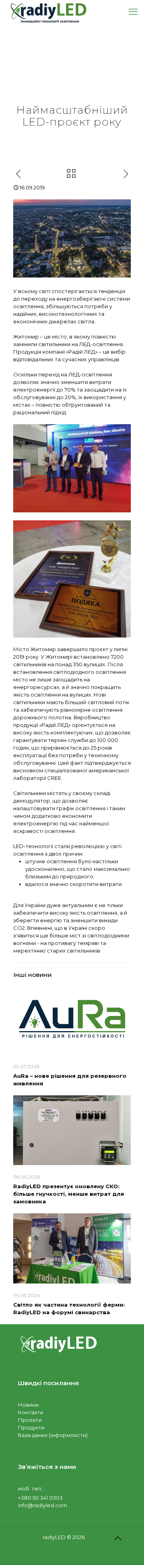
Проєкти (30, 1420)
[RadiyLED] (48, 12)
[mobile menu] (133, 12)
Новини (28, 1405)
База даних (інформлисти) (53, 1435)
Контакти (30, 1412)
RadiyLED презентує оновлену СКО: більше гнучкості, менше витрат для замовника (68, 1194)
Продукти (31, 1427)
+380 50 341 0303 (40, 1497)
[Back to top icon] (117, 1538)
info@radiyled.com (42, 1505)
